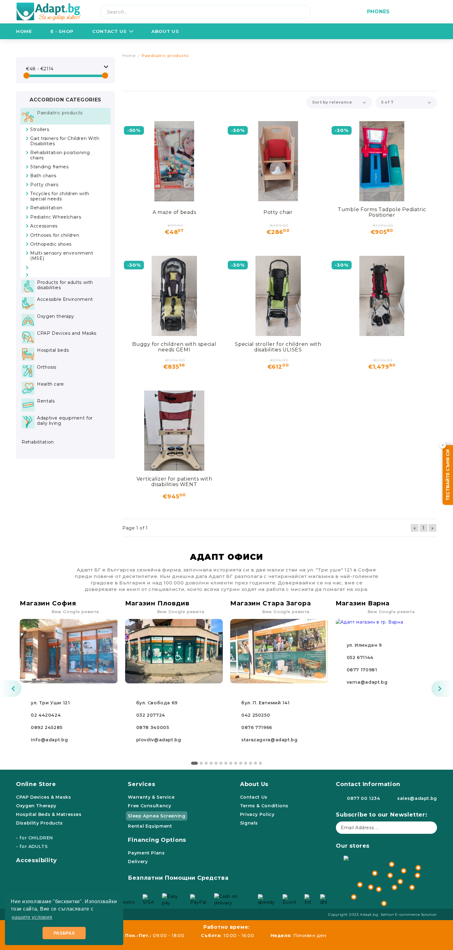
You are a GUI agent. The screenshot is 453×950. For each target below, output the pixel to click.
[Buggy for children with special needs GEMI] (174, 296)
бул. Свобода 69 (157, 703)
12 (250, 763)
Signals (249, 823)
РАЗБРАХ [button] (64, 933)
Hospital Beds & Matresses (49, 814)
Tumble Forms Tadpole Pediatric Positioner (382, 212)
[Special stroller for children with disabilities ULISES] (278, 296)
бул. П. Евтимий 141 (265, 703)
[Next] (442, 688)
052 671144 (360, 657)
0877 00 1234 (363, 798)
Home (24, 31)
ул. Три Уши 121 (50, 703)
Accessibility (36, 860)
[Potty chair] (278, 161)
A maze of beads (174, 212)
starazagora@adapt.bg (269, 740)
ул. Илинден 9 (364, 645)
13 (255, 763)
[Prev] (11, 688)
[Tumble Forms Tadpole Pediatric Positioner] (382, 161)
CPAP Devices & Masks (43, 797)
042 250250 (255, 715)
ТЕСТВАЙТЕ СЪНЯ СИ (448, 475)
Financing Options (157, 840)
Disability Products (39, 823)
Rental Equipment (150, 826)
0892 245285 (47, 727)
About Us (254, 784)
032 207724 (150, 715)
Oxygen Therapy (36, 806)
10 (240, 763)
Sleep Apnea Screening (156, 816)
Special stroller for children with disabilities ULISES (278, 347)
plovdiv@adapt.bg (158, 740)
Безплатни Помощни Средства (178, 877)
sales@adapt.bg (417, 798)
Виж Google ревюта (75, 611)
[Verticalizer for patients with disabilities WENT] (174, 431)
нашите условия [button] (32, 917)
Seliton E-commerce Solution (409, 914)
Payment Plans (146, 853)
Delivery (138, 861)
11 (245, 763)
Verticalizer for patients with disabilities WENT (174, 481)
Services (141, 784)
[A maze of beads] (174, 161)
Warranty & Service (151, 797)
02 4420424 (46, 715)
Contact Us (109, 31)
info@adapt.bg (49, 740)
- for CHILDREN (34, 838)
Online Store (36, 784)
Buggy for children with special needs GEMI (174, 347)
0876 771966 (256, 727)
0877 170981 (362, 670)
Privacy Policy (257, 814)
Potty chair (278, 212)
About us (165, 31)
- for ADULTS (32, 846)
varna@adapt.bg (367, 682)
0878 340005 (152, 727)
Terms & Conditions (264, 806)
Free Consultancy (149, 806)
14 (260, 763)
